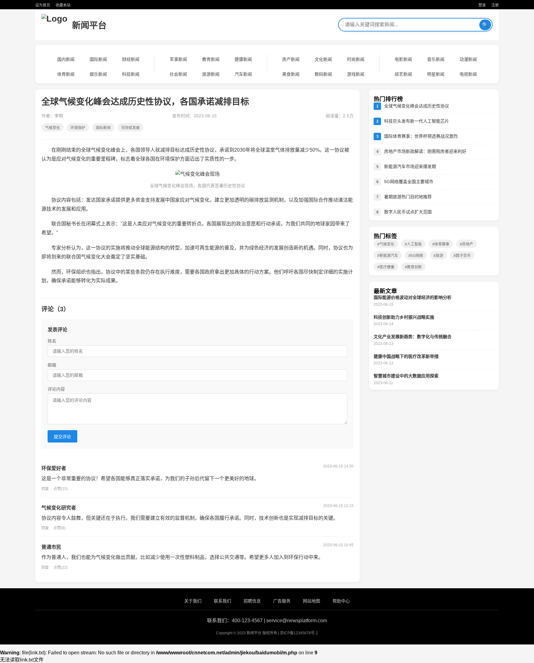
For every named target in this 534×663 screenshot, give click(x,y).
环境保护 (77, 128)
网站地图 (311, 600)
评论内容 (56, 389)
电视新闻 (468, 74)
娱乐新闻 (98, 74)
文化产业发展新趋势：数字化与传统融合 (412, 336)
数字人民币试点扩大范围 (408, 211)
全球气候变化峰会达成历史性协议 (416, 105)
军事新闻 (178, 59)
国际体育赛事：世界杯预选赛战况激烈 (421, 136)
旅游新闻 (210, 74)
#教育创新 (413, 267)
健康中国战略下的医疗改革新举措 (406, 356)
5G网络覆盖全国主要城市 (408, 181)
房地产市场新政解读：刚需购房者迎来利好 (425, 151)
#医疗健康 (385, 267)
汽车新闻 (243, 74)
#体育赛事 (440, 244)
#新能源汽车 (387, 256)
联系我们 (222, 600)
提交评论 (62, 436)
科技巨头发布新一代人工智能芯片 (416, 121)
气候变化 (52, 128)
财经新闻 (130, 59)
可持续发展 (130, 128)
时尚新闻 (355, 59)
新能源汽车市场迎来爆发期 (410, 166)
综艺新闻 (403, 74)
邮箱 (52, 365)
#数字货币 (462, 256)
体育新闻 (65, 74)
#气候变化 (385, 244)
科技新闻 (130, 74)
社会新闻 (178, 74)
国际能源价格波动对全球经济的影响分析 (412, 297)
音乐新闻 (435, 59)
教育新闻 (210, 59)
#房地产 (466, 244)
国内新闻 (65, 59)
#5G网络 (416, 256)
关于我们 (192, 600)
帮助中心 (341, 600)
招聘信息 (252, 600)
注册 (495, 5)
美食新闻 (290, 74)
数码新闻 (323, 74)
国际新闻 (98, 59)
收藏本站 (63, 5)
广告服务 (281, 600)
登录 (482, 5)
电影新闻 (403, 59)
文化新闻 (323, 59)
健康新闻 (243, 59)
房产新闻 (290, 59)
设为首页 (42, 5)
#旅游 (438, 256)
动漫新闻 (468, 59)
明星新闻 (435, 74)
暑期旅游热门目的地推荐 (408, 196)
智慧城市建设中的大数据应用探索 (406, 375)
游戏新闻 (355, 74)
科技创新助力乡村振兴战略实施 (404, 317)
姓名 (52, 340)
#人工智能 (413, 244)
